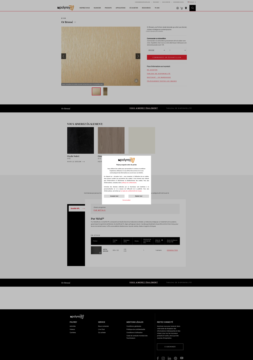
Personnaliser (127, 200)
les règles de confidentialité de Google (131, 191)
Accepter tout (114, 196)
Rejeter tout (138, 196)
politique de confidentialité (129, 183)
